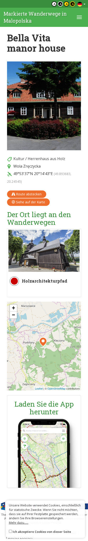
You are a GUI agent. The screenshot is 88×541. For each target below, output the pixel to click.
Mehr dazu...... (18, 522)
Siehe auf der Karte (30, 202)
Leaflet (39, 388)
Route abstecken (28, 194)
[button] (43, 342)
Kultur (18, 158)
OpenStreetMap (56, 388)
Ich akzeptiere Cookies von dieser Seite (42, 532)
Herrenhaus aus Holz (46, 158)
